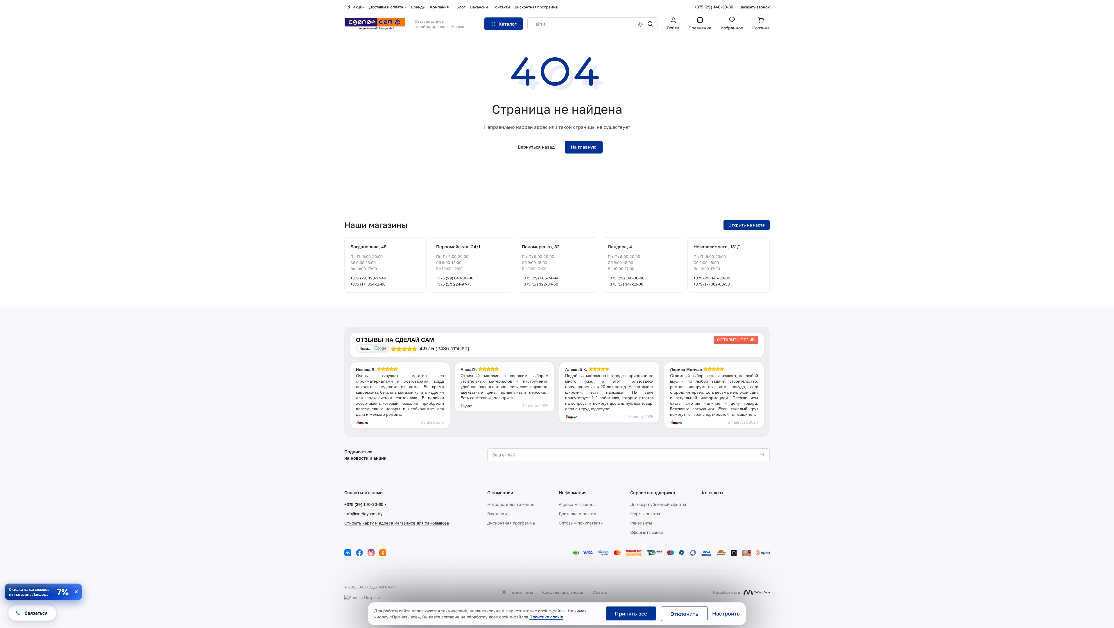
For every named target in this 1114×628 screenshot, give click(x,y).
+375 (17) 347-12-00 (625, 284)
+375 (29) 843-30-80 (454, 278)
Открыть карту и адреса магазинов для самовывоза (396, 522)
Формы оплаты (645, 513)
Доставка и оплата (577, 513)
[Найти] (650, 23)
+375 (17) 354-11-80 (368, 284)
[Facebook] (359, 552)
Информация (573, 492)
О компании (500, 492)
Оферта (599, 592)
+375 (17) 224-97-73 (454, 284)
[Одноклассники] (382, 552)
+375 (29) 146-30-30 (712, 278)
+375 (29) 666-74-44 (540, 278)
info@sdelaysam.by (363, 513)
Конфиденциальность (562, 592)
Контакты (712, 492)
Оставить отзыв (736, 340)
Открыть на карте (746, 224)
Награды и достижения (510, 504)
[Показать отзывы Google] (380, 348)
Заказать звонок (754, 7)
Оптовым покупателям (581, 522)
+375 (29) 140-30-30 (713, 6)
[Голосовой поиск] (640, 23)
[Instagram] (371, 552)
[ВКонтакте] (347, 552)
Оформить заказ (646, 532)
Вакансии (497, 513)
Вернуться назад (536, 146)
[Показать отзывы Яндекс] (365, 348)
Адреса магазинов (577, 504)
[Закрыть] (76, 591)
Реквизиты (641, 522)
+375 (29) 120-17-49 (368, 278)
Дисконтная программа (511, 522)
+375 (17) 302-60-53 (712, 284)
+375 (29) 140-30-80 (626, 278)
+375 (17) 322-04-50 (540, 284)
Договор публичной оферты (658, 504)
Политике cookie (546, 616)
